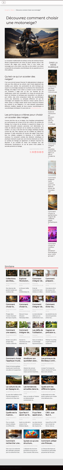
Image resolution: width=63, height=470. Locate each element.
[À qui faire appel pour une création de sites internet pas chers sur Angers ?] (38, 407)
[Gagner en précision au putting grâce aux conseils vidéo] (51, 324)
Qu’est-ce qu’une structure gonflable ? (31, 443)
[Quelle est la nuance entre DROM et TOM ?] (11, 407)
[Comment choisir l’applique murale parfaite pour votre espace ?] (14, 351)
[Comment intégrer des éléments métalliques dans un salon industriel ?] (38, 298)
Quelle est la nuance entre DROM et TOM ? (11, 416)
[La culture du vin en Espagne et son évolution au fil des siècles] (14, 380)
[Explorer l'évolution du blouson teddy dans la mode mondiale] (52, 102)
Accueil (7, 10)
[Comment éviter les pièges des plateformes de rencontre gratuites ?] (51, 298)
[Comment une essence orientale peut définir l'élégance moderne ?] (11, 324)
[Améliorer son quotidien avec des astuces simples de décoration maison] (31, 351)
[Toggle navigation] (4, 2)
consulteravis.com (36, 108)
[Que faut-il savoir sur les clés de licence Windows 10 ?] (25, 407)
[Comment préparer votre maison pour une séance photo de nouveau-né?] (52, 168)
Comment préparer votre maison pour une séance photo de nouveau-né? (52, 185)
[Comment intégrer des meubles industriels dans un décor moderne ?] (52, 134)
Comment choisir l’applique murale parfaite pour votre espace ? (13, 361)
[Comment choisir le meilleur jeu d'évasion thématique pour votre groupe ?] (52, 234)
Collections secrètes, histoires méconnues (52, 89)
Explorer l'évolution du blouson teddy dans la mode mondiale (52, 118)
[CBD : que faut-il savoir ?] (51, 407)
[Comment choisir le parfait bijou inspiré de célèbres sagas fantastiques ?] (52, 202)
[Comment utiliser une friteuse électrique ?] (49, 434)
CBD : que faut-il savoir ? (50, 414)
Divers (12, 10)
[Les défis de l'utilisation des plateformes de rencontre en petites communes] (38, 324)
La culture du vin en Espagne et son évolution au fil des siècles (13, 390)
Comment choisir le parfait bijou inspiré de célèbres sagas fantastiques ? (52, 218)
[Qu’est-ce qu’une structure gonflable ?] (31, 434)
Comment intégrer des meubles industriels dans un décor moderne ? (52, 151)
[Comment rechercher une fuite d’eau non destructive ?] (14, 434)
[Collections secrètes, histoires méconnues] (52, 77)
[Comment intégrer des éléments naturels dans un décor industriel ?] (25, 324)
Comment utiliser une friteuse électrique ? (49, 443)
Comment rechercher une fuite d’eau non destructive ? (12, 444)
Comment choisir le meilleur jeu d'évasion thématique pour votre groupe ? (52, 250)
